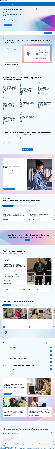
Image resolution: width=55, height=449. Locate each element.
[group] (14, 215)
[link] (4, 32)
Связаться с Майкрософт (20, 448)
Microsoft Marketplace (18, 443)
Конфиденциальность (26, 448)
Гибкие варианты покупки (7, 441)
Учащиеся (40, 443)
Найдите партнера (23, 443)
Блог (30, 443)
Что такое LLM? (2, 445)
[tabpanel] (27, 217)
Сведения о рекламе (51, 448)
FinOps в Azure (13, 441)
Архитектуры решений (39, 441)
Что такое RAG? (13, 445)
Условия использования (40, 448)
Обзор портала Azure (8, 439)
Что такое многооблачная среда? (28, 444)
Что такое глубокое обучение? (46, 444)
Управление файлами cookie (33, 448)
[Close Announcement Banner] (51, 4)
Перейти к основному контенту (4, 0)
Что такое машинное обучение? (37, 444)
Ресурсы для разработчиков (35, 443)
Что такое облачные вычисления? (19, 444)
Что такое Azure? (2, 440)
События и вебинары (45, 443)
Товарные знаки (46, 448)
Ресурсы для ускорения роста (32, 441)
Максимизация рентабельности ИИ (20, 441)
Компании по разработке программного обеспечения (7, 443)
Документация (28, 443)
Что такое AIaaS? (52, 444)
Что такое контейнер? (7, 445)
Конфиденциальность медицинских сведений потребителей (8, 448)
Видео (13, 444)
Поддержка (43, 441)
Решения (26, 441)
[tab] (8, 206)
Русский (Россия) (2, 446)
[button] (37, 54)
